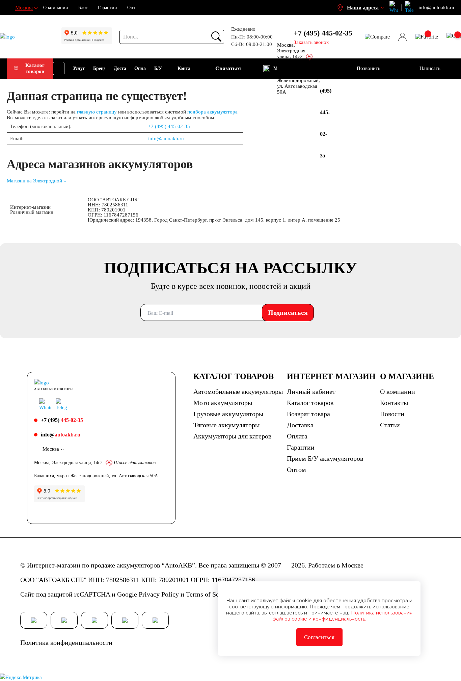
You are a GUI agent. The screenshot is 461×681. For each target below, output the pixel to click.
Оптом (296, 469)
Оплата (297, 436)
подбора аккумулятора (212, 112)
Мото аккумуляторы (222, 402)
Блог (83, 7)
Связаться (228, 68)
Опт (131, 7)
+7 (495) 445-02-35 (169, 126)
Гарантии (107, 7)
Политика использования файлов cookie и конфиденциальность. (342, 616)
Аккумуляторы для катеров (232, 436)
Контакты (394, 402)
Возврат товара (308, 414)
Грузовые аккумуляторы (228, 414)
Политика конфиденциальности (66, 642)
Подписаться (288, 312)
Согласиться (319, 637)
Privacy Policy (159, 594)
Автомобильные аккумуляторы (238, 391)
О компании (55, 7)
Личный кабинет (311, 391)
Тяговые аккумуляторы (226, 425)
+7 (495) (323, 33)
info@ (60, 434)
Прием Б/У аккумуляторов (325, 458)
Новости (392, 414)
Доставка (300, 425)
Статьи (390, 425)
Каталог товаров (35, 68)
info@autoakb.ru (166, 138)
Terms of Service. (210, 594)
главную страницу (97, 112)
